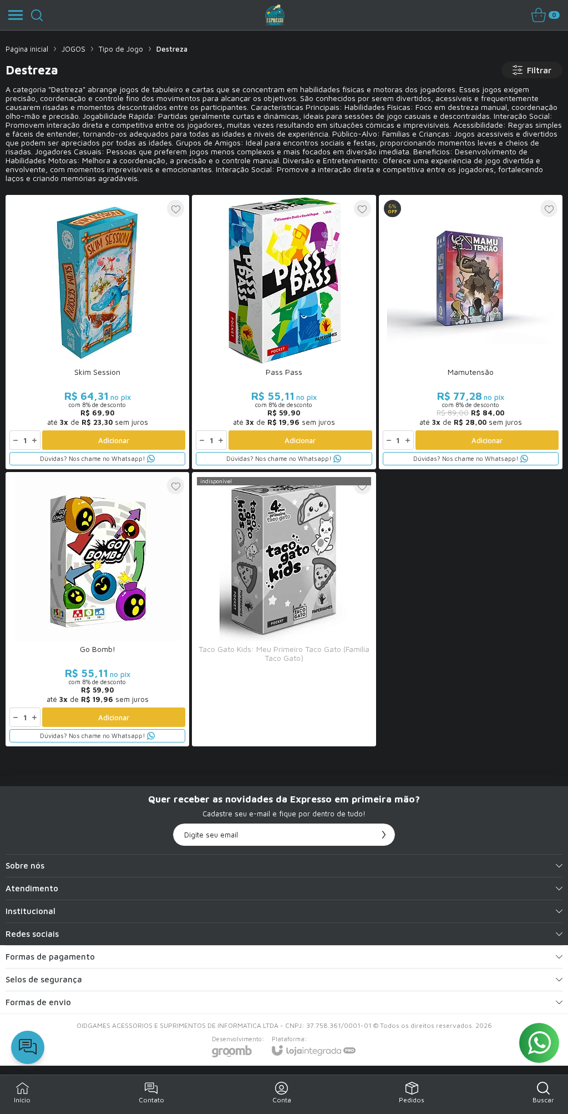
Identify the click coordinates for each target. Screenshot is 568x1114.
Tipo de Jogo (121, 48)
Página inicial (27, 48)
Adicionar (113, 440)
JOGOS (73, 48)
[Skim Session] (97, 332)
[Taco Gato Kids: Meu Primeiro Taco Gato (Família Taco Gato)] (283, 609)
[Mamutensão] (470, 332)
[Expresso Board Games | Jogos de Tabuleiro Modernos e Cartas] (275, 15)
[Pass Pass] (283, 332)
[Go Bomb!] (97, 609)
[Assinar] (384, 835)
